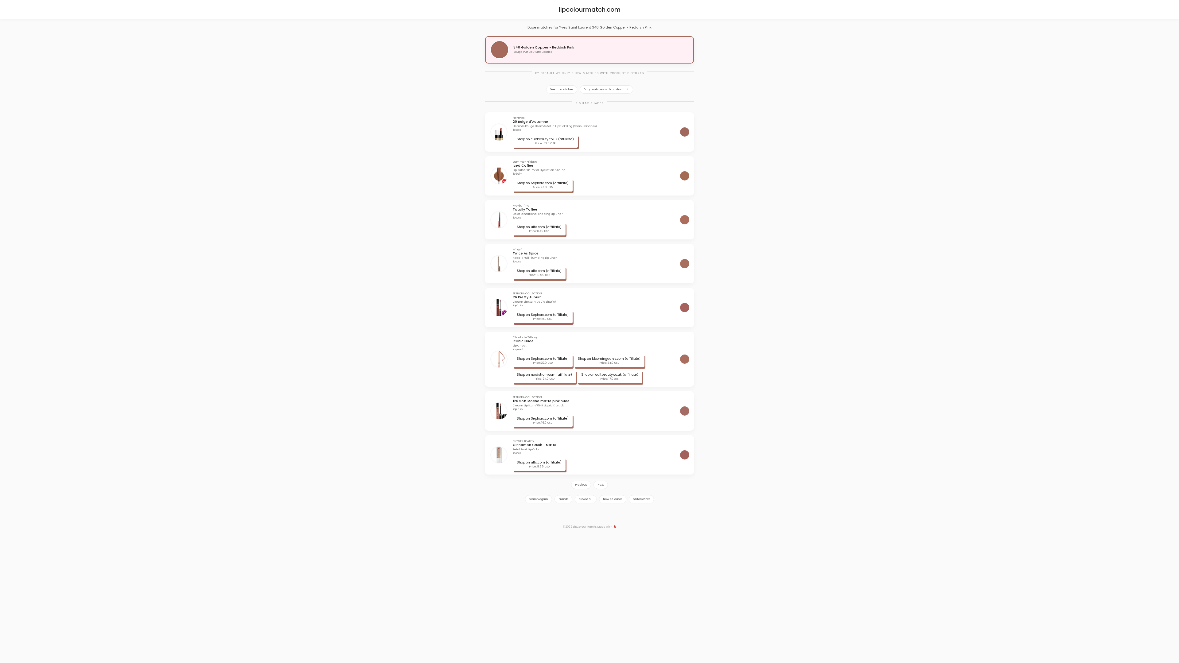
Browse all (586, 499)
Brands (563, 499)
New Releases (612, 499)
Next (600, 485)
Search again (538, 499)
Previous (581, 485)
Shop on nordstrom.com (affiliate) (544, 374)
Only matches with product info (606, 89)
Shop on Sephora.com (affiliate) (543, 183)
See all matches (561, 89)
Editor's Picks (641, 499)
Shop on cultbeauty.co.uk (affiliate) (545, 139)
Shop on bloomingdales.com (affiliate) (609, 358)
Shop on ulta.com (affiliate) (539, 227)
